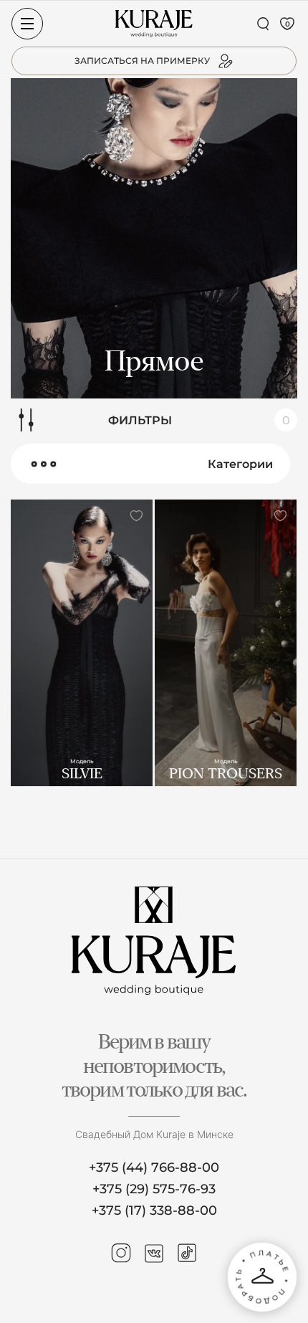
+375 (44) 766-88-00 (154, 1167)
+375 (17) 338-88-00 (154, 1210)
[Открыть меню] (27, 23)
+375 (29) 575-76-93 (154, 1189)
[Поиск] (263, 23)
